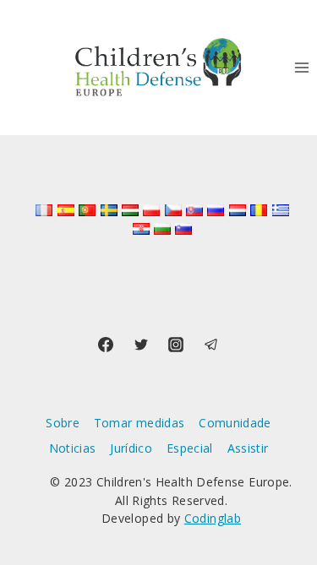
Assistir (248, 448)
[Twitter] (141, 344)
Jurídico (131, 448)
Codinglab (212, 518)
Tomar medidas (139, 423)
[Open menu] (301, 67)
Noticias (72, 448)
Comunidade (235, 423)
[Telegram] (211, 344)
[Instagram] (176, 344)
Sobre (62, 423)
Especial (190, 448)
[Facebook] (105, 344)
